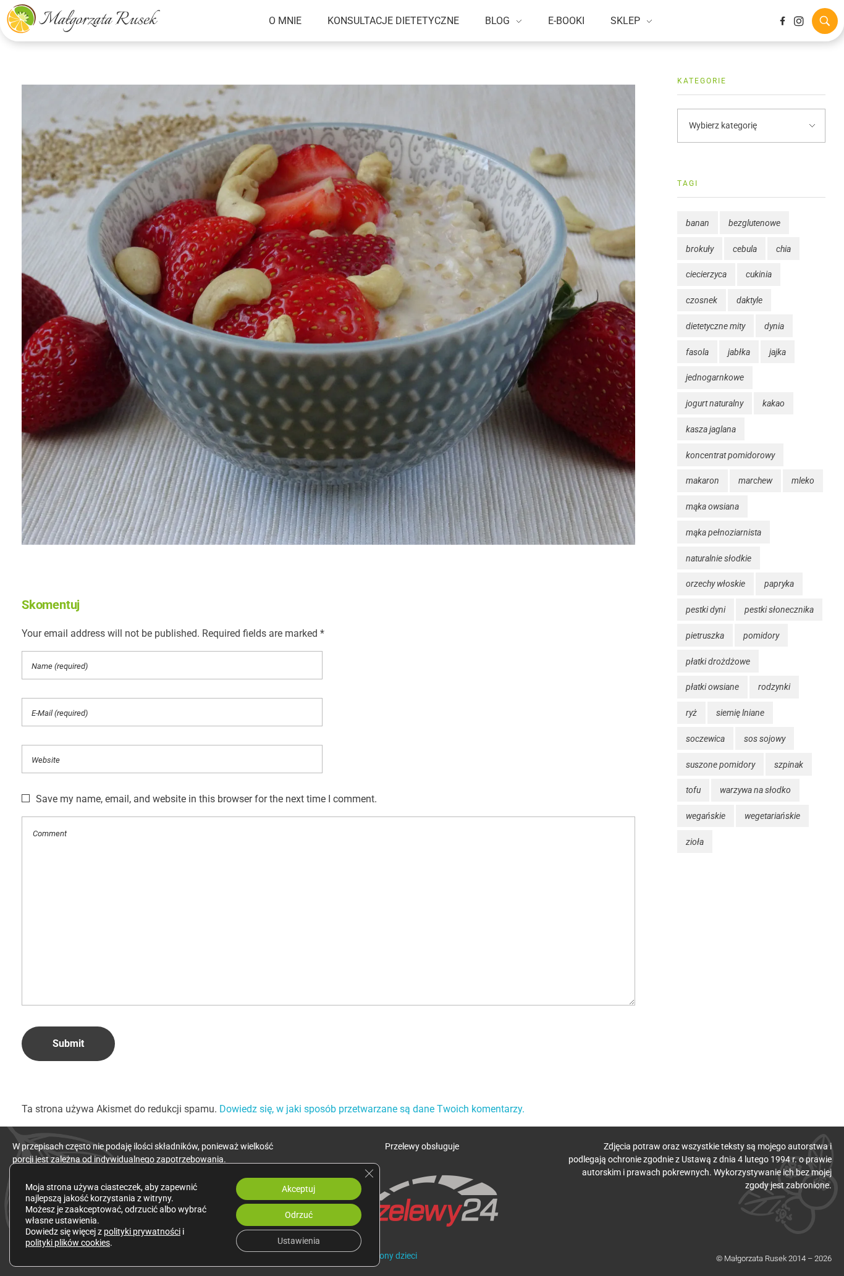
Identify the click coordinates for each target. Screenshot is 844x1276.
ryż (691, 713)
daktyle (749, 300)
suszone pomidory (720, 765)
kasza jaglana (711, 429)
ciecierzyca (706, 274)
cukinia (759, 274)
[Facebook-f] (782, 21)
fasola (697, 352)
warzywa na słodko (755, 790)
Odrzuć (299, 1215)
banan (697, 223)
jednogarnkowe (715, 377)
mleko (802, 480)
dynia (774, 326)
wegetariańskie (772, 816)
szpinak (788, 765)
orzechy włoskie (715, 584)
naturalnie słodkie (718, 558)
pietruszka (705, 635)
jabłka (739, 352)
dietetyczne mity (715, 326)
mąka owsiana (712, 506)
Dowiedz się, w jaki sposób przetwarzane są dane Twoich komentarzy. (372, 1109)
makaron (702, 480)
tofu (693, 790)
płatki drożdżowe (718, 661)
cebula (745, 249)
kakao (773, 403)
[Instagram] (799, 21)
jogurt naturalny (714, 403)
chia (783, 249)
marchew (755, 480)
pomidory (761, 635)
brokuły (700, 249)
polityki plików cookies (67, 1243)
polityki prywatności (142, 1231)
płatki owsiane (712, 687)
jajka (777, 352)
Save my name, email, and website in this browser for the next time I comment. (206, 799)
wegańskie (705, 816)
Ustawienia (298, 1241)
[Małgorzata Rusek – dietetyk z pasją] (83, 18)
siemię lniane (740, 713)
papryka (779, 584)
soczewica (705, 739)
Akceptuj (298, 1189)
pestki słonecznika (779, 610)
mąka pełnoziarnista (723, 532)
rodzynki (774, 687)
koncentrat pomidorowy (730, 455)
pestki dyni (705, 610)
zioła (695, 842)
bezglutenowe (754, 223)
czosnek (701, 300)
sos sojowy (764, 739)
